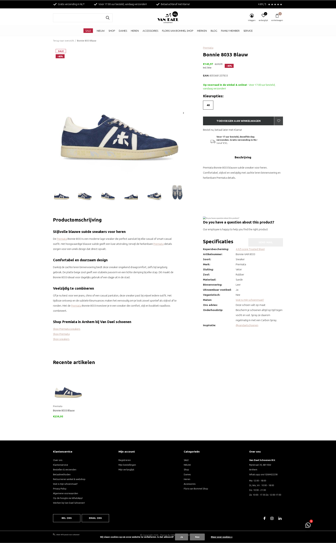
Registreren (124, 460)
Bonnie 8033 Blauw (64, 410)
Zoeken (108, 17)
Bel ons (67, 518)
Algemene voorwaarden (65, 493)
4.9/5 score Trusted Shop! (250, 249)
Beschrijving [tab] (243, 157)
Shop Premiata (61, 333)
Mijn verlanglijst (126, 469)
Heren (135, 30)
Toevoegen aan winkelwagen (238, 120)
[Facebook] (264, 518)
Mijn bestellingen (127, 465)
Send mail (265, 242)
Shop (111, 30)
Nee (197, 537)
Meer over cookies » (221, 537)
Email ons (95, 518)
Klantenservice (60, 465)
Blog (214, 30)
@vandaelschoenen (247, 325)
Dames (123, 30)
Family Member (230, 30)
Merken (202, 30)
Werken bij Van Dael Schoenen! (69, 503)
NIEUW (101, 30)
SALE (88, 30)
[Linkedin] (280, 518)
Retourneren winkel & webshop (69, 479)
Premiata (208, 47)
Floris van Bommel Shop (177, 30)
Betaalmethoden (62, 474)
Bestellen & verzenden (64, 469)
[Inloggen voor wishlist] (278, 121)
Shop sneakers (61, 339)
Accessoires (150, 30)
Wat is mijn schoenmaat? (250, 299)
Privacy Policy (59, 488)
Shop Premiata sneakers (66, 328)
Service (248, 30)
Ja (181, 537)
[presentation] (183, 113)
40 (208, 105)
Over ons (57, 460)
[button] (61, 193)
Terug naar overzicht (63, 40)
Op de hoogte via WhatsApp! (68, 498)
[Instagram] (272, 518)
